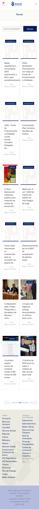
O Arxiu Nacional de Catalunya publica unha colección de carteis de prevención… (10, 198)
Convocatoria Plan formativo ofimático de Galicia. (28, 129)
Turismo (5, 464)
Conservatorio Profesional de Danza (8, 452)
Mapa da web (19, 504)
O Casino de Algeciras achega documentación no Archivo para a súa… (28, 310)
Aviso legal (25, 501)
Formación (6, 418)
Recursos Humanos (6, 423)
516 (13, 402)
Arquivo (5, 443)
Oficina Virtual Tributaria (28, 431)
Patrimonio (6, 467)
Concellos (6, 427)
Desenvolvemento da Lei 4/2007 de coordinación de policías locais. (30, 252)
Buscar (30, 28)
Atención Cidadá (8, 446)
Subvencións (27, 420)
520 (26, 402)
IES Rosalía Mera (9, 461)
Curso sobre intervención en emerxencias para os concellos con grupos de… (10, 254)
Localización (13, 499)
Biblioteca (6, 440)
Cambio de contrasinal (26, 448)
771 (31, 402)
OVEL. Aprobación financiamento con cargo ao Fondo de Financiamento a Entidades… (28, 71)
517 (16, 402)
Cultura (5, 436)
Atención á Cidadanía (26, 454)
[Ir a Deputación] (16, 3)
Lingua (4, 474)
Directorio (21, 499)
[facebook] (23, 461)
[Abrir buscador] (36, 4)
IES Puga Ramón (9, 458)
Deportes (6, 433)
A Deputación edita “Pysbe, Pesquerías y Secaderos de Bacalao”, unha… (10, 310)
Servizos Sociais (9, 430)
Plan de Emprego (9, 470)
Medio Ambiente (8, 477)
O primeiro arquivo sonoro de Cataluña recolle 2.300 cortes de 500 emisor (10, 369)
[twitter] (27, 461)
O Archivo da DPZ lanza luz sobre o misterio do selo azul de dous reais (28, 367)
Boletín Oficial (28, 426)
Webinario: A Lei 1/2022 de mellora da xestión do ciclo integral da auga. (28, 196)
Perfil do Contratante (27, 437)
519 (23, 402)
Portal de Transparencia (28, 442)
